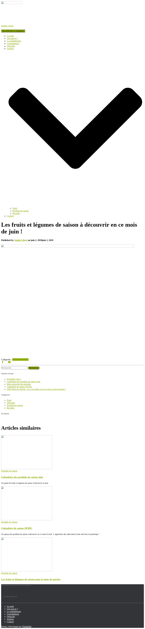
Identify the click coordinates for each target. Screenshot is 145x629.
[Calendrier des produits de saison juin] (26, 468)
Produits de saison (20, 211)
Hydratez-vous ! (14, 379)
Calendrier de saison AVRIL (19, 386)
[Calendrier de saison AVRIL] (26, 519)
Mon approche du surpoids (19, 384)
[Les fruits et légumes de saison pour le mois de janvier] (26, 570)
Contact (10, 216)
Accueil (10, 36)
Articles (10, 619)
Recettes (16, 213)
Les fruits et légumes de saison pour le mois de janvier (30, 579)
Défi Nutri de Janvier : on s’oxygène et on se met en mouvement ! (36, 389)
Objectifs (11, 46)
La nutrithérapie (14, 41)
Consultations (13, 43)
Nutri (14, 208)
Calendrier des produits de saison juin (23, 381)
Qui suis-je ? (12, 38)
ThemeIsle (26, 626)
